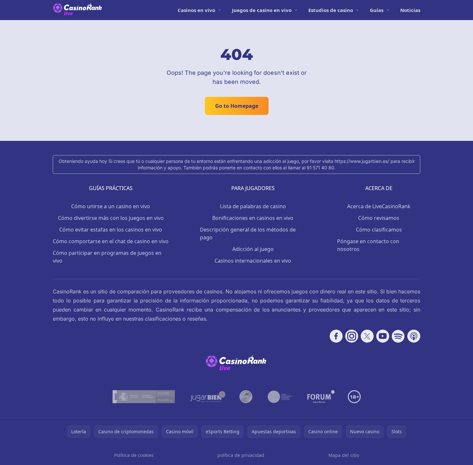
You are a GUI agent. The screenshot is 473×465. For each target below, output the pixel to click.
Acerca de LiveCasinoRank (379, 206)
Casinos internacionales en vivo (252, 260)
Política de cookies (134, 455)
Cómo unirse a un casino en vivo (110, 206)
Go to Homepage (236, 105)
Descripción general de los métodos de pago (248, 233)
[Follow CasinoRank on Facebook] (336, 336)
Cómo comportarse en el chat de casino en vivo (111, 241)
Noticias (410, 10)
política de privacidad (240, 455)
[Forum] (321, 396)
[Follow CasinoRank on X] (367, 336)
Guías (376, 10)
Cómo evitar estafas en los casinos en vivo (110, 229)
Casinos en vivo (196, 10)
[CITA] (279, 396)
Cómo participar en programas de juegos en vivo (107, 256)
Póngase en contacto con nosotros (368, 245)
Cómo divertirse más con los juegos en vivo (111, 217)
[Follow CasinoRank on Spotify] (398, 336)
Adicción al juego (253, 249)
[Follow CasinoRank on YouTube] (382, 336)
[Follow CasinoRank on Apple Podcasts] (413, 336)
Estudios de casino (330, 10)
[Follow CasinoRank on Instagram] (351, 336)
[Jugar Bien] (207, 396)
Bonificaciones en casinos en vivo (252, 217)
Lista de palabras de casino (253, 206)
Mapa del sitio (343, 455)
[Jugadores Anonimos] (245, 396)
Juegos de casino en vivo (262, 10)
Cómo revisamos (378, 217)
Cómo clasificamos (379, 229)
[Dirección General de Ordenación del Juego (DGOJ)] (144, 396)
